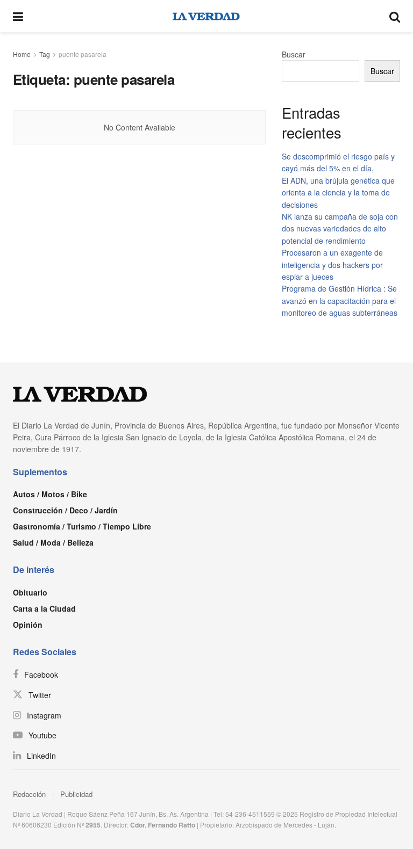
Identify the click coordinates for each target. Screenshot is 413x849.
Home (22, 54)
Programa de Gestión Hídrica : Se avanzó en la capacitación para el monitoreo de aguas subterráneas (339, 300)
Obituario (30, 592)
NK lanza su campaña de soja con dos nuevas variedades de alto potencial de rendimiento (340, 228)
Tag (44, 54)
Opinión (27, 624)
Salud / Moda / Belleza (53, 542)
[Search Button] (394, 16)
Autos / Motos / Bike (50, 494)
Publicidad (76, 794)
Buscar (293, 54)
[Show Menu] (18, 16)
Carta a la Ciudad (44, 608)
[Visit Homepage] (206, 16)
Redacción (29, 794)
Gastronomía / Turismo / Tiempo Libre (82, 526)
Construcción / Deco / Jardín (65, 510)
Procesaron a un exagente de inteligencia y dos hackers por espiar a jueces (332, 264)
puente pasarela (82, 54)
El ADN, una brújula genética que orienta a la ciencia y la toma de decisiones (338, 192)
